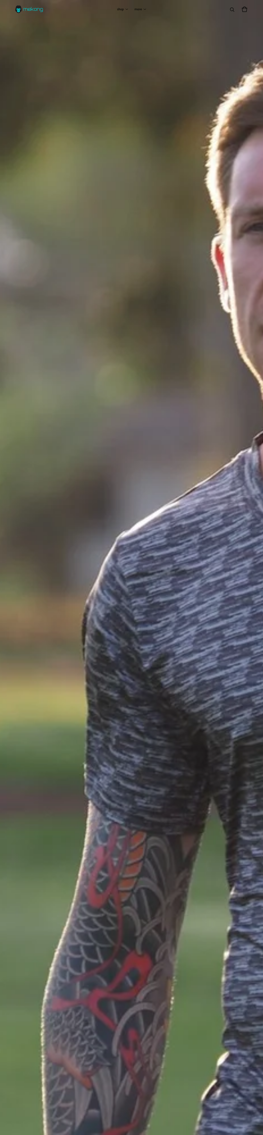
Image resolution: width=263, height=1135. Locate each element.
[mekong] (29, 9)
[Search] (232, 9)
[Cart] (244, 9)
